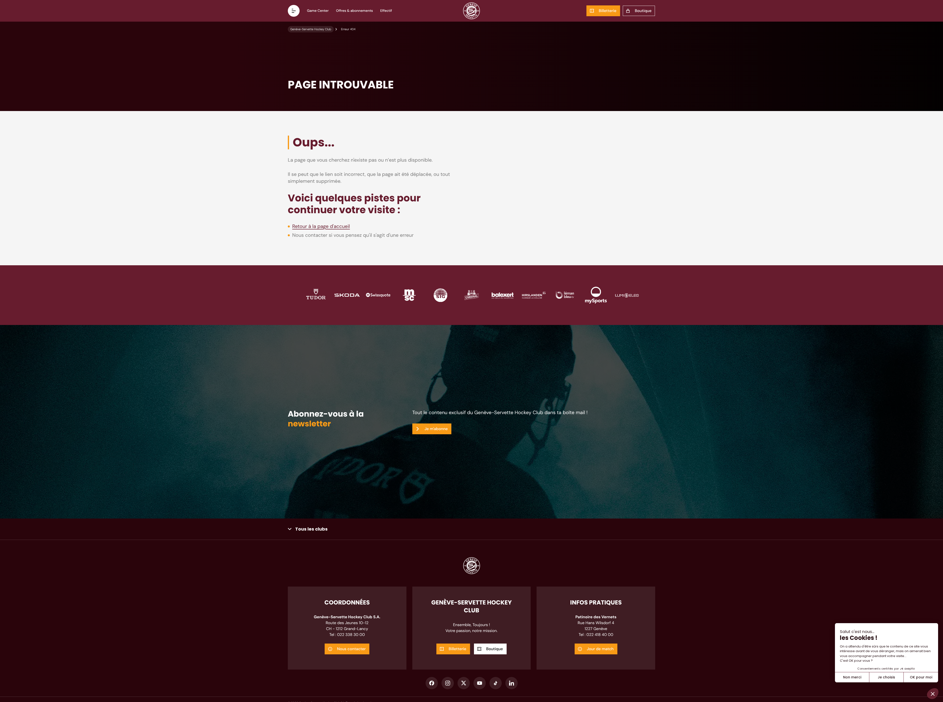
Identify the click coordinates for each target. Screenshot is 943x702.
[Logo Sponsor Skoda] (347, 294)
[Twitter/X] (464, 683)
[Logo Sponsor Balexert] (502, 294)
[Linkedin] (511, 683)
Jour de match (600, 648)
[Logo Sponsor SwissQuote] (378, 294)
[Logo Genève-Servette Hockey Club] (471, 11)
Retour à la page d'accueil (321, 226)
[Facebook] (432, 683)
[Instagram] (448, 683)
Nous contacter (351, 648)
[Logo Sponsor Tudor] (316, 294)
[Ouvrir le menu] (294, 11)
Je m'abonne (436, 428)
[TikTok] (495, 683)
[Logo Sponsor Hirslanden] (533, 294)
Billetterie (607, 10)
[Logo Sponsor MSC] (409, 294)
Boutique (643, 10)
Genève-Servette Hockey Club (310, 29)
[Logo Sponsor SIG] (440, 294)
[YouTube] (479, 683)
